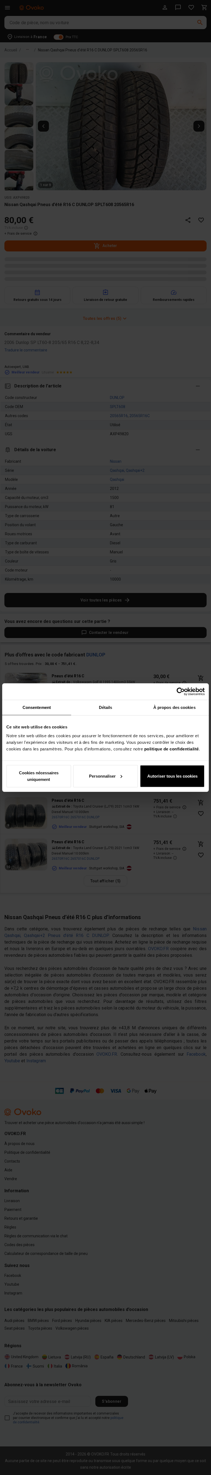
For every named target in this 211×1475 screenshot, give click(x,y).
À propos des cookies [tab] (174, 707)
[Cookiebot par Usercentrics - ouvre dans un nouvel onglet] (181, 691)
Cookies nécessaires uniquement (39, 775)
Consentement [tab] (37, 707)
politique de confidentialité (171, 748)
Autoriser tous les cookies (172, 775)
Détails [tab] (105, 707)
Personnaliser (102, 775)
